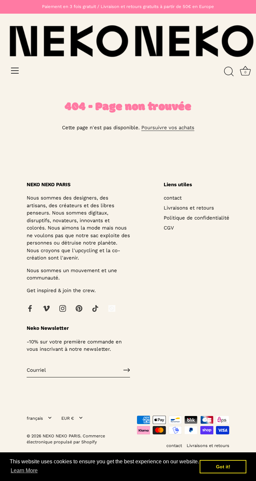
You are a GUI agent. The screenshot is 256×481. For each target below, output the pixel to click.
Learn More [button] (24, 470)
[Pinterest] (79, 308)
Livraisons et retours (189, 208)
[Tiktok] (95, 308)
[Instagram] (62, 308)
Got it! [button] (223, 466)
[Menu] (15, 70)
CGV (169, 228)
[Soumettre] (126, 370)
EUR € (67, 418)
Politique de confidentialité (196, 218)
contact (173, 198)
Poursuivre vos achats (167, 128)
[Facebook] (30, 308)
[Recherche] (228, 71)
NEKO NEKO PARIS (61, 435)
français (35, 418)
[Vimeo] (46, 308)
